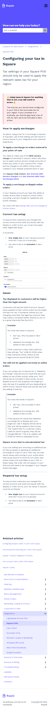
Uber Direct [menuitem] (12, 628)
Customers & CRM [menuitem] (12, 609)
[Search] (45, 30)
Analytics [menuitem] (8, 682)
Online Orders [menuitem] (10, 599)
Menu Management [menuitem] (12, 594)
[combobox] (23, 30)
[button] (45, 579)
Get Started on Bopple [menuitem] (14, 574)
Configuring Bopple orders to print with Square (21, 544)
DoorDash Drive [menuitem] (13, 633)
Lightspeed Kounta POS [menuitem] (17, 618)
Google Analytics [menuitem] (14, 652)
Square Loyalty (9, 567)
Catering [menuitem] (8, 584)
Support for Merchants (13, 46)
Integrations (33, 46)
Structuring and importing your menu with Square (22, 550)
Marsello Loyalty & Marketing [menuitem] (19, 638)
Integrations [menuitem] (9, 613)
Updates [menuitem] (7, 672)
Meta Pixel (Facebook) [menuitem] (16, 648)
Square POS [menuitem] (12, 623)
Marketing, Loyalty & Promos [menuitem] (17, 604)
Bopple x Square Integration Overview (18, 556)
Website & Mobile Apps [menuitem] (14, 589)
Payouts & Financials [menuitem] (13, 657)
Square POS (8, 52)
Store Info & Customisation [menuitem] (16, 579)
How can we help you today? (21, 25)
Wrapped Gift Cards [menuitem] (15, 643)
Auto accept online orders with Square (18, 561)
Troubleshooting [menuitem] (11, 667)
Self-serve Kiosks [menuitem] (11, 677)
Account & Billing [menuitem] (11, 662)
